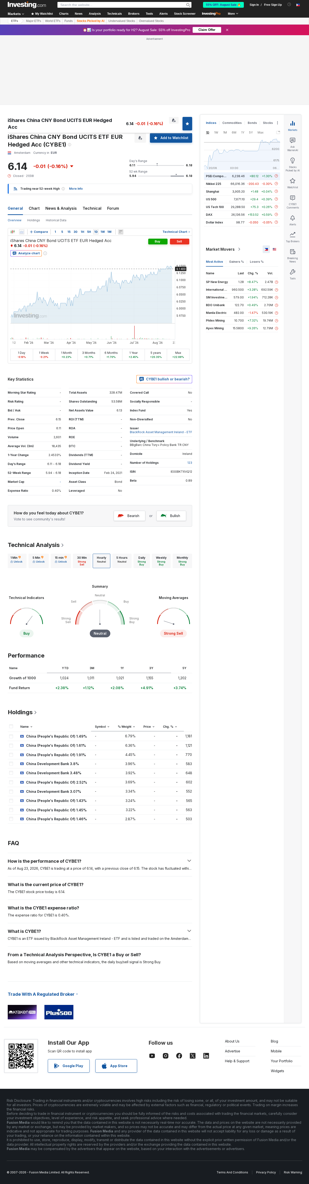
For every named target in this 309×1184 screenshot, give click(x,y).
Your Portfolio (282, 1061)
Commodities (232, 123)
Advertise (232, 1051)
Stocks (268, 123)
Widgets (277, 1071)
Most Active (214, 261)
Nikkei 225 (213, 183)
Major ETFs (33, 21)
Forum (113, 208)
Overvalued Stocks (151, 21)
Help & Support (237, 1061)
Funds (68, 21)
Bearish (133, 516)
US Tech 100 (215, 207)
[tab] (16, 561)
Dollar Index (214, 222)
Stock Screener (185, 13)
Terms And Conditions (232, 1172)
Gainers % (236, 261)
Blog (274, 1041)
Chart (34, 208)
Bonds (252, 123)
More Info (76, 188)
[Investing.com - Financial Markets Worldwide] (27, 4)
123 (189, 462)
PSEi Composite (217, 176)
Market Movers (220, 249)
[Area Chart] (21, 232)
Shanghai (212, 191)
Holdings (33, 220)
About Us (232, 1041)
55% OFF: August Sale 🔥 (223, 5)
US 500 (211, 199)
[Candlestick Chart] (12, 232)
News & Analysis (61, 208)
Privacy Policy (266, 1172)
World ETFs (52, 21)
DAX (209, 214)
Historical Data (56, 220)
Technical (92, 208)
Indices (211, 123)
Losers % (257, 261)
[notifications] (289, 4)
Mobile (276, 1051)
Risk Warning (293, 1172)
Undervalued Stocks (121, 21)
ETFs (14, 21)
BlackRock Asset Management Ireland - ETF (161, 432)
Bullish (175, 516)
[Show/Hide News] (120, 232)
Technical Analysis (34, 544)
